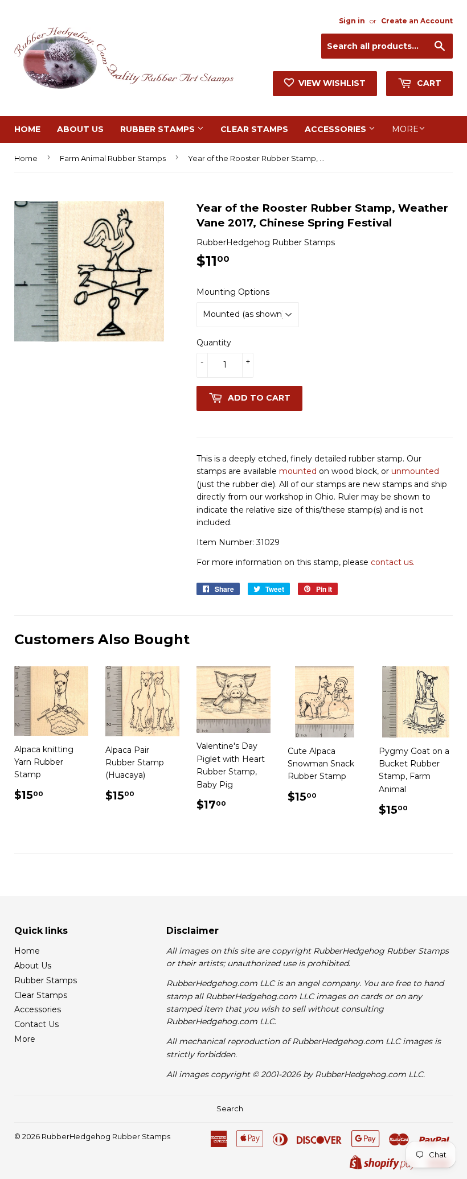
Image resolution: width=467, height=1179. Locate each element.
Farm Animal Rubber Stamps (113, 158)
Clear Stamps (254, 129)
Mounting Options (232, 292)
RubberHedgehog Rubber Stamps (106, 1136)
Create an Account (417, 21)
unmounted (415, 471)
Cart (428, 83)
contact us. (393, 562)
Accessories (336, 129)
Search (229, 1108)
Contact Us (36, 1024)
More (405, 129)
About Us (80, 129)
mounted (298, 471)
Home (27, 129)
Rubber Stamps (158, 129)
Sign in (352, 21)
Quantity (213, 342)
